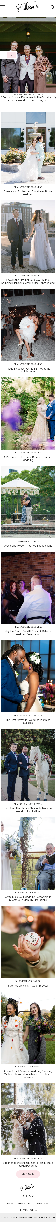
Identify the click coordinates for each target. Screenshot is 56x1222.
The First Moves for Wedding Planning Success (28, 721)
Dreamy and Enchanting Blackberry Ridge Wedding (28, 193)
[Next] (51, 61)
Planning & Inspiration (28, 715)
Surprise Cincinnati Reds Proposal (28, 986)
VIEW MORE (28, 1174)
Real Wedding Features (29, 94)
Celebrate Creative (46, 1218)
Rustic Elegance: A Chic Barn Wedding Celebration (28, 370)
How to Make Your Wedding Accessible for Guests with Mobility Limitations (27, 898)
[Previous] (4, 61)
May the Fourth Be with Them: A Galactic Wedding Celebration (27, 633)
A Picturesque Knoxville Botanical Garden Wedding (28, 459)
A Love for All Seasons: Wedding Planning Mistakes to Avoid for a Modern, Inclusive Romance (28, 1074)
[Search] (11, 55)
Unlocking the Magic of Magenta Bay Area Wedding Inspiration (28, 810)
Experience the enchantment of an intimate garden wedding (28, 1164)
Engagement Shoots (28, 541)
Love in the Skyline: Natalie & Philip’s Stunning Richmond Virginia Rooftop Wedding (28, 281)
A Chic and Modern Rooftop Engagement (28, 546)
